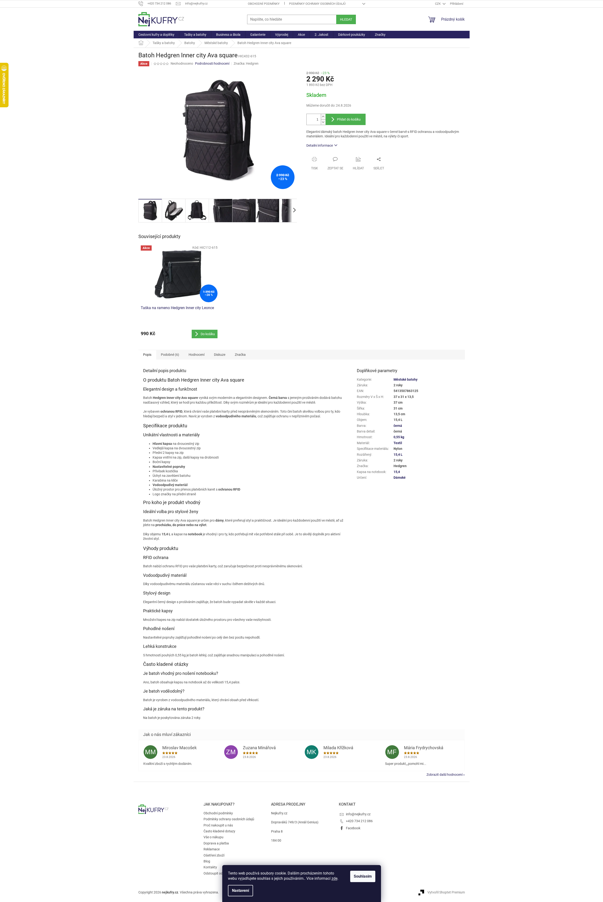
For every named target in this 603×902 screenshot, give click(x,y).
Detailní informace (319, 145)
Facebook (353, 828)
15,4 (397, 472)
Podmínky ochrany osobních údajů (317, 3)
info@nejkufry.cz (358, 814)
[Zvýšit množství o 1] (323, 116)
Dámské (400, 477)
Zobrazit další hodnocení (444, 774)
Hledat (346, 19)
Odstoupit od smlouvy (220, 873)
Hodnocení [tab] (196, 354)
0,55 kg (399, 437)
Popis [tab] (147, 354)
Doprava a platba (216, 843)
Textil (398, 443)
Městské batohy (405, 379)
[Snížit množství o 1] (323, 122)
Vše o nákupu (213, 837)
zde (334, 878)
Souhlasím (363, 876)
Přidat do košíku (349, 119)
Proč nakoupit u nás (218, 825)
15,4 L (398, 454)
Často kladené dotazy (219, 831)
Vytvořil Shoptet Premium (446, 892)
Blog (207, 861)
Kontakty (210, 867)
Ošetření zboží (214, 855)
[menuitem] (156, 34)
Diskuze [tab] (219, 354)
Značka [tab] (240, 354)
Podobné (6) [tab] (170, 354)
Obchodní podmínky (264, 3)
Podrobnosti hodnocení (212, 63)
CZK (438, 3)
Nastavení (240, 890)
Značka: (246, 63)
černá (398, 426)
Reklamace (212, 849)
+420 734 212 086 (359, 821)
